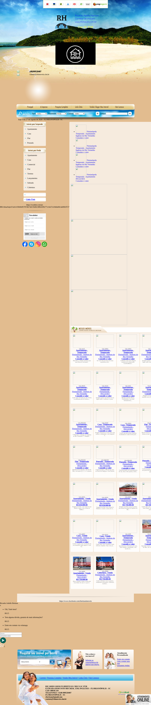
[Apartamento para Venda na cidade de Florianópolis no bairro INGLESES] (82, 569)
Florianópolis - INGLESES (105, 391)
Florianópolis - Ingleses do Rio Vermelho (82, 354)
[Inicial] (75, 32)
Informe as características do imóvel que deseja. (92, 662)
